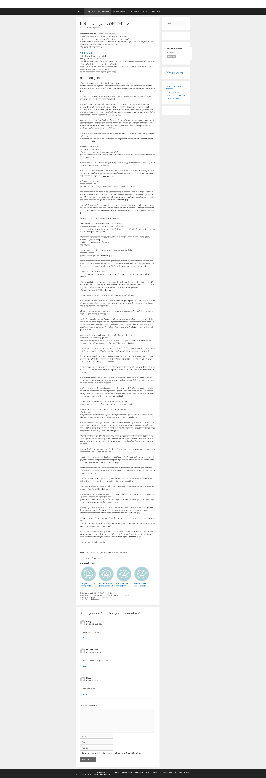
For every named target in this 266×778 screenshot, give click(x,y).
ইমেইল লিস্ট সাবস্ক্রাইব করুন (174, 48)
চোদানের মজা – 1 (89, 53)
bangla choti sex (88, 595)
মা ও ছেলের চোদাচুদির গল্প (119, 11)
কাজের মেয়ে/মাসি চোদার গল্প (173, 98)
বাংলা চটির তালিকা (134, 11)
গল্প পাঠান (145, 11)
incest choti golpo (123, 595)
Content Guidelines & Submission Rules (159, 772)
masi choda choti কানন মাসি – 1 (92, 600)
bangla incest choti (100, 595)
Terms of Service (102, 772)
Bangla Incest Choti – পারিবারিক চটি (98, 11)
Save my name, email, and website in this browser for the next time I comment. (114, 753)
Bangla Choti (109, 593)
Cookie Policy (127, 772)
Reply (85, 638)
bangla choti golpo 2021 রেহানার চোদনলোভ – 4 (96, 598)
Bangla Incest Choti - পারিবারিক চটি (93, 593)
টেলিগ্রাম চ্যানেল (156, 11)
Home (80, 11)
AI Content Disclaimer (182, 772)
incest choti (112, 595)
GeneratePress (104, 775)
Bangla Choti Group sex (175, 95)
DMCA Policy (138, 772)
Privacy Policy (115, 772)
